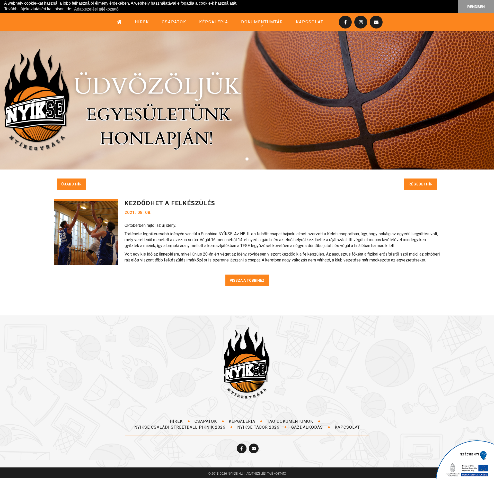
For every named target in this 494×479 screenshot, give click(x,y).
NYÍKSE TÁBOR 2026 (259, 427)
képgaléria (213, 22)
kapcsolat (309, 22)
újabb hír (71, 184)
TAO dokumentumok (290, 421)
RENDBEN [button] (476, 7)
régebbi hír (421, 184)
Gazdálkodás (307, 427)
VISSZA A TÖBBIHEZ (247, 280)
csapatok (174, 22)
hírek (142, 22)
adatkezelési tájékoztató (266, 473)
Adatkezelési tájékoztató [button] (96, 9)
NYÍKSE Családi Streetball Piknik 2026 (180, 427)
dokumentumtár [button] (262, 22)
